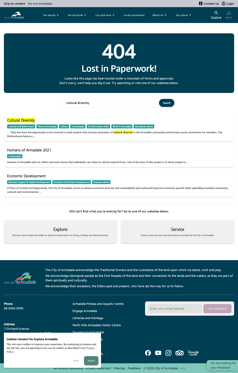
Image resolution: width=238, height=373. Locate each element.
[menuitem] (14, 15)
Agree (91, 360)
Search (166, 102)
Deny (76, 360)
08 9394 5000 (13, 308)
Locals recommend (134, 15)
